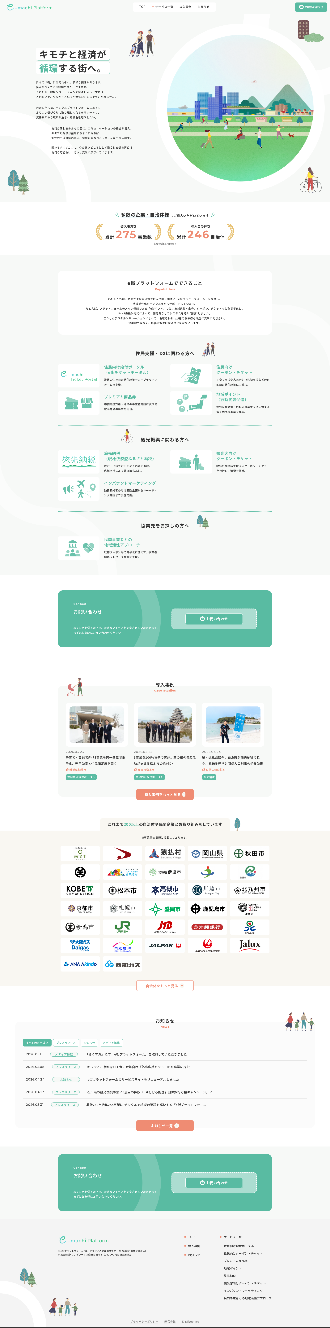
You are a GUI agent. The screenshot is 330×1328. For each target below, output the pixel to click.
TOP (142, 7)
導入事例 (186, 7)
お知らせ (204, 7)
